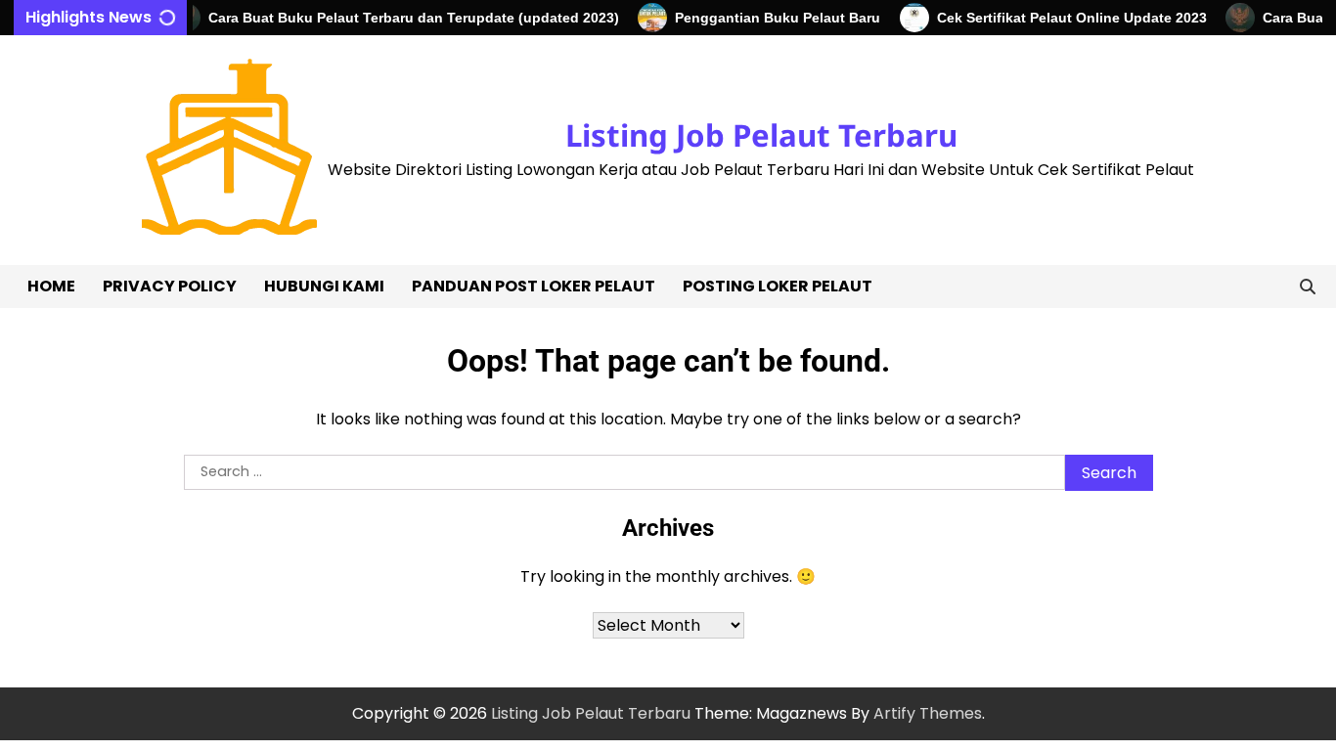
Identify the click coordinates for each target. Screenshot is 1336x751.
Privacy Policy (170, 286)
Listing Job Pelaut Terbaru (761, 134)
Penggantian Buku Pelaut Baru (769, 17)
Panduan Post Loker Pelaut (533, 286)
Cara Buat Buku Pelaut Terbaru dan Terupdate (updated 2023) (405, 17)
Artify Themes (927, 713)
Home (51, 286)
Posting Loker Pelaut (777, 286)
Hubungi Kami (324, 286)
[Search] (1307, 286)
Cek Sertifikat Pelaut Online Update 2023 (1063, 17)
